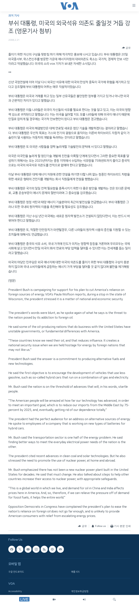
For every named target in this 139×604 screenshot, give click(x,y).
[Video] (54, 599)
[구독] (60, 549)
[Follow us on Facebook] (11, 549)
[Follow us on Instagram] (36, 549)
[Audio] (84, 599)
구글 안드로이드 (16, 572)
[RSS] (44, 549)
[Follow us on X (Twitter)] (19, 549)
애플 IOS (75, 572)
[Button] (126, 47)
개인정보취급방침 (80, 591)
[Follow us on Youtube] (28, 549)
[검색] (114, 599)
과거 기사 (13, 15)
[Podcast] (52, 549)
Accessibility (15, 591)
